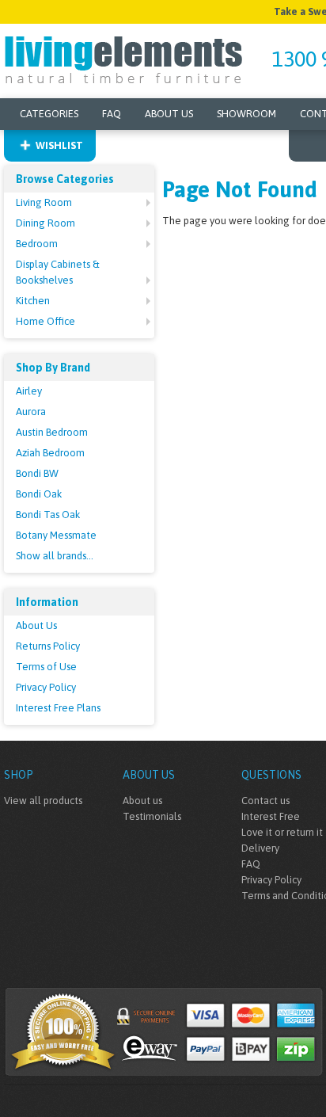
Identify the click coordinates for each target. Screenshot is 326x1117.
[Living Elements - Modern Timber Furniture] (124, 58)
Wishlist (59, 145)
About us (142, 800)
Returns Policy (48, 646)
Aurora (31, 411)
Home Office (45, 321)
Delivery (260, 848)
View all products (43, 800)
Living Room (44, 202)
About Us (169, 114)
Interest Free (270, 816)
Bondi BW (37, 473)
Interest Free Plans (58, 708)
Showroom (246, 114)
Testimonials (152, 816)
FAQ (111, 114)
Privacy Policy (46, 687)
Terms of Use (46, 667)
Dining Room (45, 223)
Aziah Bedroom (50, 453)
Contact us (265, 800)
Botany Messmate (56, 535)
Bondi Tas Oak (48, 514)
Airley (29, 391)
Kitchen (33, 301)
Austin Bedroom (52, 432)
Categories (49, 114)
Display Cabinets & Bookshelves (58, 272)
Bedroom (37, 244)
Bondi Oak (39, 494)
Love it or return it (282, 832)
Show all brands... (54, 556)
